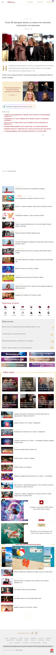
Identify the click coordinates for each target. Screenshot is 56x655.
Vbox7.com (41, 638)
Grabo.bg (26, 640)
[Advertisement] (23, 150)
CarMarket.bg (41, 640)
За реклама (25, 642)
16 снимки (11, 95)
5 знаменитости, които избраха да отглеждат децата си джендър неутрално (26, 119)
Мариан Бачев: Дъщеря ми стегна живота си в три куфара (17, 340)
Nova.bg (26, 638)
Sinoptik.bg (48, 638)
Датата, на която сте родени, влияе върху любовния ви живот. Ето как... (21, 326)
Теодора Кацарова (11, 171)
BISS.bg (48, 640)
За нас (10, 642)
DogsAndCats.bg (10, 640)
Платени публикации (35, 642)
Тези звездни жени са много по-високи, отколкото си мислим (12, 89)
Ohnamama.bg (13, 638)
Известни (28, 18)
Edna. (11, 2)
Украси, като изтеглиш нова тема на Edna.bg (28, 544)
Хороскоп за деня (10, 303)
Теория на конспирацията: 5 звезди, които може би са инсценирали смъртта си (27, 115)
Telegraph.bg (19, 640)
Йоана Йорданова (10, 499)
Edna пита (8, 372)
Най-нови (30, 2)
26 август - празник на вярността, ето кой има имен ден (17, 347)
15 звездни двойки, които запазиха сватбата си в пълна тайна (25, 131)
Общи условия (19, 650)
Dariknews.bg (33, 638)
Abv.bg (6, 638)
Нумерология (50, 2)
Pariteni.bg (33, 640)
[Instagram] (36, 633)
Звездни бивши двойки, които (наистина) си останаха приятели (25, 126)
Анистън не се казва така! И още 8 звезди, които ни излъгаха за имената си (26, 123)
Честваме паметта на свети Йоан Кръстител (14, 334)
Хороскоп (40, 2)
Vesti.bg (21, 638)
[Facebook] (32, 633)
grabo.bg (17, 213)
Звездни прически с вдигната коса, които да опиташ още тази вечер (27, 129)
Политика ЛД (17, 642)
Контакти (44, 642)
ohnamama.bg (26, 195)
